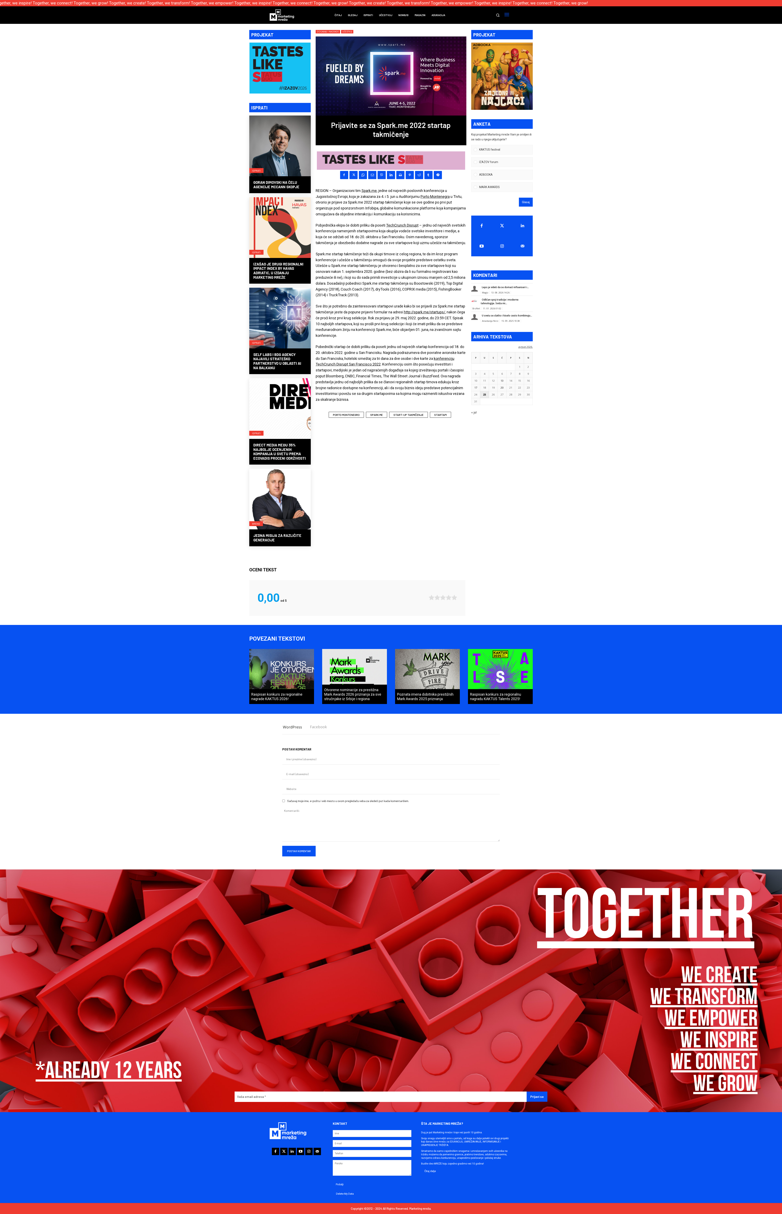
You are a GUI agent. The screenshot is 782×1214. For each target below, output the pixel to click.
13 (502, 380)
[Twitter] (502, 226)
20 (502, 387)
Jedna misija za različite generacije (277, 537)
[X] (353, 175)
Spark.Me (376, 414)
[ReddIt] (419, 175)
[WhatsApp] (363, 175)
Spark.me (369, 190)
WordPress (292, 727)
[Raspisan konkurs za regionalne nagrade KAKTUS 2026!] (281, 676)
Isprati (256, 170)
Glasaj (526, 202)
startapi (440, 414)
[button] (497, 15)
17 (475, 387)
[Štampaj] (400, 175)
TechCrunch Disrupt (402, 225)
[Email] (372, 175)
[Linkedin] (391, 175)
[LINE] (438, 175)
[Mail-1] (522, 246)
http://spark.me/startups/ (424, 312)
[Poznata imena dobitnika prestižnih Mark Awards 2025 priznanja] (427, 676)
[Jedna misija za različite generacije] (280, 499)
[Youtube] (481, 246)
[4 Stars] (448, 597)
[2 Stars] (437, 597)
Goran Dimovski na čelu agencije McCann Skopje (276, 184)
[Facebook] (344, 175)
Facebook (318, 726)
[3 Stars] (443, 597)
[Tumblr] (428, 175)
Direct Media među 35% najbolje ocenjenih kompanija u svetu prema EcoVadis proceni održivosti (279, 451)
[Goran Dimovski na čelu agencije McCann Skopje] (280, 146)
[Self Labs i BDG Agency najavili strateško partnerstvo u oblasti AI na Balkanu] (280, 318)
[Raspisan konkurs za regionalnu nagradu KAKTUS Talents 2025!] (500, 676)
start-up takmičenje (408, 414)
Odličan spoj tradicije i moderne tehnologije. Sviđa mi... (499, 301)
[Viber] (382, 175)
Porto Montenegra (435, 196)
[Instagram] (502, 246)
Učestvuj (347, 31)
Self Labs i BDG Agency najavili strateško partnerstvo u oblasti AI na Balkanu (277, 361)
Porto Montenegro (346, 414)
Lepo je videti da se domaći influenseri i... (505, 287)
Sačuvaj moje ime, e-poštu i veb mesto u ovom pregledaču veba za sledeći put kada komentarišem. (348, 801)
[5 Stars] (454, 597)
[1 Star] (431, 597)
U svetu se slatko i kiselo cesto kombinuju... (507, 315)
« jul (474, 412)
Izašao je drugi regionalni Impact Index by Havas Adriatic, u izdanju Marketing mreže (278, 271)
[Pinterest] (410, 175)
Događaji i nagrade (328, 31)
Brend (256, 523)
